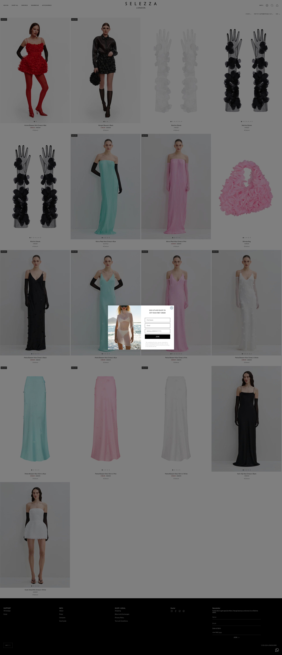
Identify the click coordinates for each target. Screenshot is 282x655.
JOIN (157, 337)
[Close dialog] (171, 308)
